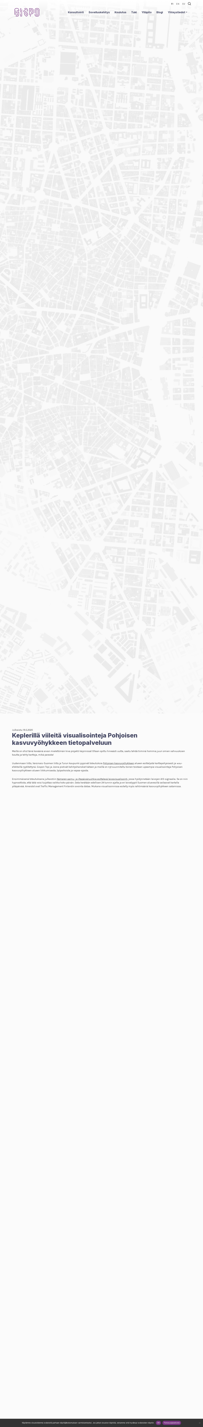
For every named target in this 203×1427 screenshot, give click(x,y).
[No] (199, 1422)
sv (183, 3)
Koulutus (120, 12)
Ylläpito (147, 12)
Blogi (159, 12)
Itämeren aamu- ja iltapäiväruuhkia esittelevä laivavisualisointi (92, 779)
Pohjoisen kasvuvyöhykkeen (118, 763)
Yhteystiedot (176, 12)
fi (172, 3)
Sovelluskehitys (99, 12)
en (177, 3)
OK (158, 1423)
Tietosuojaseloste (172, 1423)
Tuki (134, 12)
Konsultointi (76, 12)
